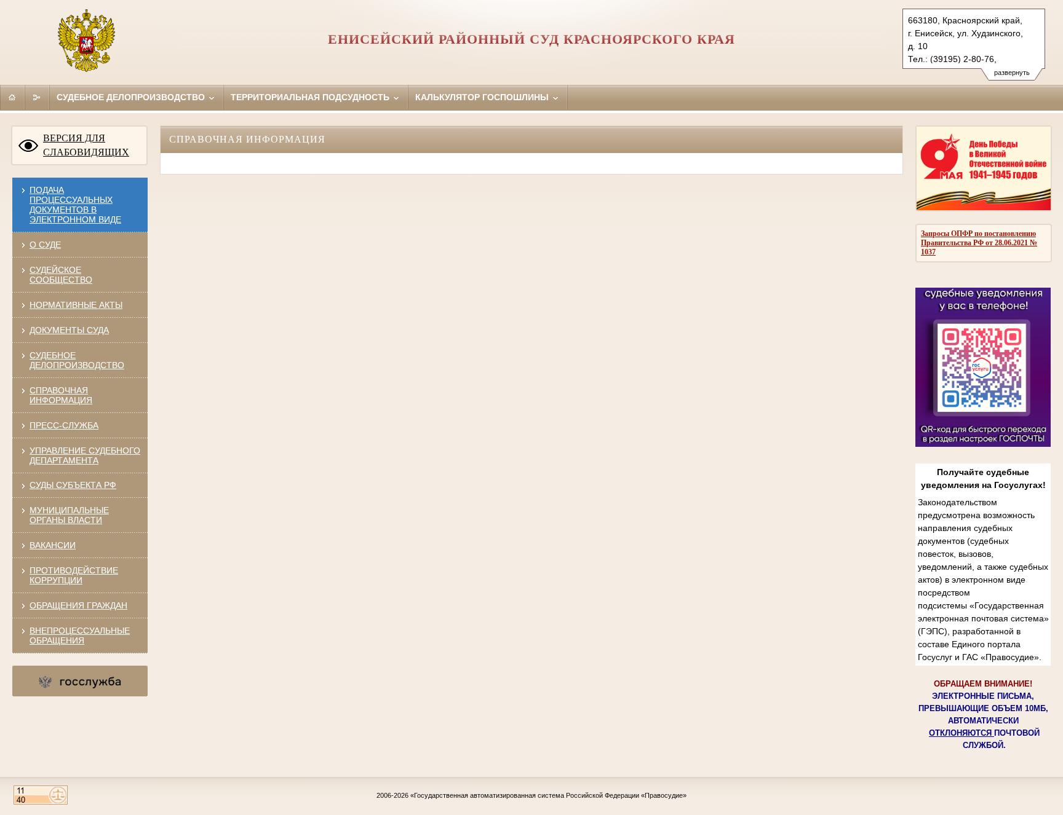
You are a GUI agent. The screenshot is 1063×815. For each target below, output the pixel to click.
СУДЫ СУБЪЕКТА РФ (73, 485)
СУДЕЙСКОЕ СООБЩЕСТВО (61, 275)
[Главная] (12, 97)
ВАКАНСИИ (53, 545)
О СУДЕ (45, 245)
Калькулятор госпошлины (483, 97)
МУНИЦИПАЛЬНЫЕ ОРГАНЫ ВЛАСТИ (69, 515)
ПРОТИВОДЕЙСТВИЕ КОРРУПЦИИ (74, 575)
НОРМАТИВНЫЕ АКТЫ (76, 305)
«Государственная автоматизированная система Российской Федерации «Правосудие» (548, 795)
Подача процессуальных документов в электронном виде (75, 204)
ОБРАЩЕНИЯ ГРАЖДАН (78, 605)
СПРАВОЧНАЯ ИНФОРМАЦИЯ (61, 395)
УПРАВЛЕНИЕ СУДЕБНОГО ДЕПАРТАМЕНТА (85, 455)
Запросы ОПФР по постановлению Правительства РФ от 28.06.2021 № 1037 (979, 242)
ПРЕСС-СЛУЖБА (64, 425)
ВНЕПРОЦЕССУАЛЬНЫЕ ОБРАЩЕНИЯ (80, 635)
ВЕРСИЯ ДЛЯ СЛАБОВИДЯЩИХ (86, 145)
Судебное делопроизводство (132, 97)
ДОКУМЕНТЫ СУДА (69, 330)
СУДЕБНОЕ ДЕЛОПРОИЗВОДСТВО (77, 360)
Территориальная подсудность (311, 97)
